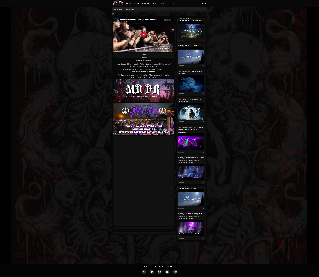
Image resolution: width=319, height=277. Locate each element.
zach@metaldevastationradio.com (143, 71)
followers (118, 10)
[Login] (203, 3)
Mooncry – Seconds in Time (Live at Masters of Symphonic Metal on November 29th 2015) (190, 216)
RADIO (128, 3)
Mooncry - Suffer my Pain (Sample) (189, 20)
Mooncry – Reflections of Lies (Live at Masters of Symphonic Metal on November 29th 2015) (191, 159)
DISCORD (175, 3)
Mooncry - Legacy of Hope (187, 188)
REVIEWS (162, 3)
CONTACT (154, 3)
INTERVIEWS (141, 3)
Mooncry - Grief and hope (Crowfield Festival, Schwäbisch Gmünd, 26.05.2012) (190, 129)
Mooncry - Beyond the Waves (188, 45)
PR (148, 3)
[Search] (206, 3)
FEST (168, 3)
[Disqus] (143, 159)
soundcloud (130, 10)
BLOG (134, 3)
